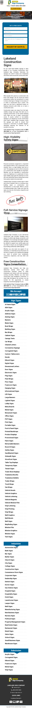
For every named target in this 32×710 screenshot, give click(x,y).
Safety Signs (9, 450)
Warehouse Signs (11, 643)
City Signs (8, 563)
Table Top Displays (11, 462)
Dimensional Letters (12, 366)
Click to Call (17, 8)
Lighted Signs (10, 400)
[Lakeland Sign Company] (16, 679)
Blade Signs (9, 323)
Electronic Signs (11, 372)
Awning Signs (10, 317)
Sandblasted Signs (11, 453)
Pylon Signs (9, 441)
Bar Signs (8, 554)
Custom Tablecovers (12, 354)
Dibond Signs (9, 360)
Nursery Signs (10, 616)
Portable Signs (10, 425)
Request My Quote (15, 47)
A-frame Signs (10, 304)
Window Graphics (11, 530)
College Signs (10, 566)
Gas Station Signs (11, 588)
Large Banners (10, 397)
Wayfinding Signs (11, 524)
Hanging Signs (10, 388)
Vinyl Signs (9, 670)
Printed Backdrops (11, 431)
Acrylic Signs (9, 310)
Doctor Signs (9, 585)
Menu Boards (9, 407)
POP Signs (8, 419)
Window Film (9, 527)
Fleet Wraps (9, 379)
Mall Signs (8, 606)
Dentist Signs (9, 581)
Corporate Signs (11, 575)
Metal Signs (9, 410)
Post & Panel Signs (11, 428)
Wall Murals (9, 518)
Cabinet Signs (10, 335)
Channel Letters (10, 345)
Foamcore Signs (11, 385)
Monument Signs (11, 413)
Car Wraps (8, 341)
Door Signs (9, 369)
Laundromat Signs (11, 600)
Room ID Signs (10, 447)
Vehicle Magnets (11, 499)
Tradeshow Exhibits (12, 478)
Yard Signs (9, 537)
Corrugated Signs (11, 351)
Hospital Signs (10, 591)
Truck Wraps (9, 484)
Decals (7, 357)
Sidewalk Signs (10, 456)
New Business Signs (12, 612)
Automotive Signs (11, 547)
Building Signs (10, 329)
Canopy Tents (10, 338)
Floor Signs (9, 382)
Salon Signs (9, 634)
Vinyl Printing (9, 509)
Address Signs (10, 314)
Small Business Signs (12, 640)
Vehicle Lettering (11, 496)
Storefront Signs (11, 459)
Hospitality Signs (11, 594)
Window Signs (10, 534)
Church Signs (9, 560)
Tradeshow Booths (11, 475)
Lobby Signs (9, 403)
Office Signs (9, 416)
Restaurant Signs (11, 628)
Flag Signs (8, 376)
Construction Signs (12, 569)
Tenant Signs (9, 468)
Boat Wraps (9, 326)
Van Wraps (8, 487)
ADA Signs (8, 307)
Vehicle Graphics (11, 493)
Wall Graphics (10, 515)
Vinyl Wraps (9, 512)
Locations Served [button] (15, 698)
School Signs (9, 637)
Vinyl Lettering (10, 506)
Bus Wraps (8, 332)
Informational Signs (12, 391)
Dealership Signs (11, 578)
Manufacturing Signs (12, 609)
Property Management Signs (15, 622)
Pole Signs (8, 422)
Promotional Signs (11, 438)
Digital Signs (9, 363)
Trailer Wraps (9, 481)
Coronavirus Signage (12, 348)
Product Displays (11, 434)
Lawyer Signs (9, 603)
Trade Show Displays (12, 472)
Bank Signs (9, 551)
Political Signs (10, 619)
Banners (8, 320)
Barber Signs (9, 557)
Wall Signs (8, 521)
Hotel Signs (9, 597)
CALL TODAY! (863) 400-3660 (16, 6)
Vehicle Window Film (12, 503)
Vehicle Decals (10, 490)
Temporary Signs (11, 465)
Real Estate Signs (11, 625)
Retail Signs (9, 631)
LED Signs (8, 394)
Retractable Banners (12, 444)
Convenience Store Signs (14, 572)
